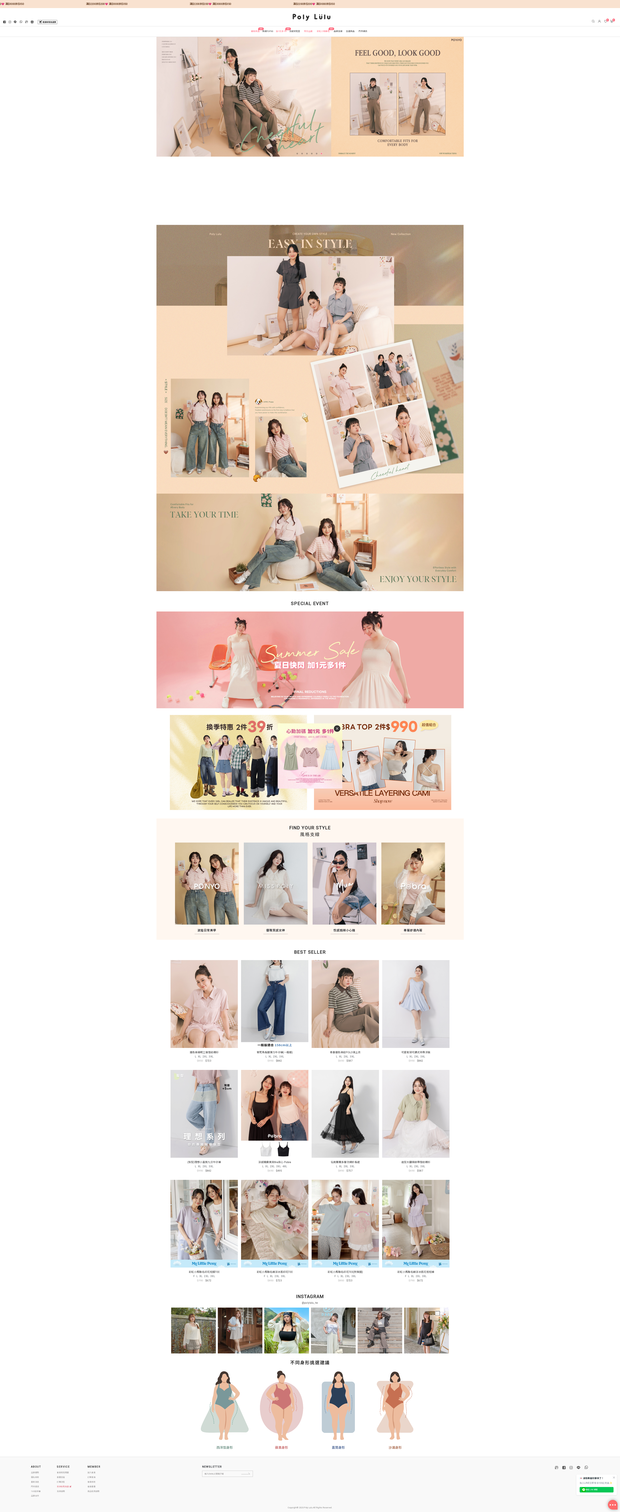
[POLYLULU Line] (578, 1467)
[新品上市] (310, 358)
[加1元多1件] (310, 97)
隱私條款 (35, 1477)
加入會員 (91, 1472)
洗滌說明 (61, 1491)
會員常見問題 (63, 1472)
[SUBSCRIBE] (248, 1473)
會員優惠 (91, 1486)
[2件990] (387, 763)
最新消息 (35, 1482)
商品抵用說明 (93, 1491)
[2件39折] (233, 763)
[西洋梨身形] (225, 1406)
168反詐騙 (36, 1491)
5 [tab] (317, 154)
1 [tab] (298, 154)
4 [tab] (312, 154)
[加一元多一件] (310, 663)
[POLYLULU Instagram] (571, 1467)
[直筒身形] (338, 1406)
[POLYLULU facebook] (564, 1467)
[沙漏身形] (395, 1406)
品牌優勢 (35, 1472)
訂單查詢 (91, 1477)
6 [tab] (322, 154)
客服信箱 (61, 1477)
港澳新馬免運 (63, 1486)
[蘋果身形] (281, 1406)
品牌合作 (35, 1495)
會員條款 (91, 1482)
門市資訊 (35, 1486)
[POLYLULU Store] (556, 1467)
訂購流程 (61, 1482)
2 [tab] (302, 154)
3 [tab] (307, 154)
